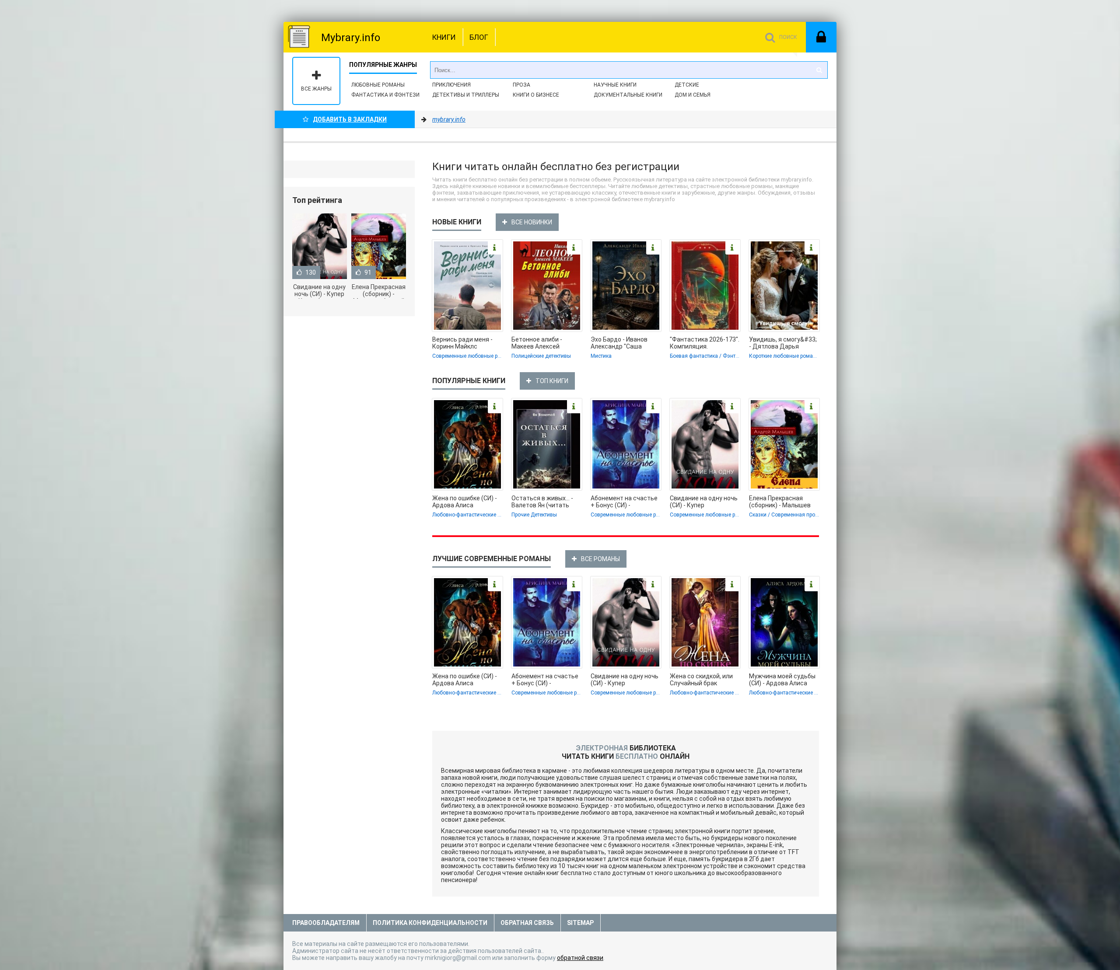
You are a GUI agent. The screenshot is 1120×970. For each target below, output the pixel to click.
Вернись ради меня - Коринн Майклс (462, 343)
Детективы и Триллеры (465, 95)
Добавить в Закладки (350, 119)
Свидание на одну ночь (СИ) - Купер (704, 502)
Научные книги (615, 85)
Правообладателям (326, 922)
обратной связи (580, 957)
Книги (444, 37)
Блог (478, 37)
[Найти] (819, 70)
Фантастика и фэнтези (385, 95)
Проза (521, 85)
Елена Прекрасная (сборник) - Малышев (780, 502)
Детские (687, 85)
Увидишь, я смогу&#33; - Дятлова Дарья (783, 343)
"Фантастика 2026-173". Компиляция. (704, 343)
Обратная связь (527, 922)
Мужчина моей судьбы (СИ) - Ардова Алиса (782, 680)
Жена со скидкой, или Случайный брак (701, 680)
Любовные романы (378, 85)
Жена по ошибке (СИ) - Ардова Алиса (464, 502)
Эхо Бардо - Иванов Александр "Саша (619, 343)
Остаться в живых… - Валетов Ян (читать (542, 502)
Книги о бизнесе (536, 95)
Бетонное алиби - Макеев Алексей (536, 343)
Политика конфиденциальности (430, 922)
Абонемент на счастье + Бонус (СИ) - (624, 502)
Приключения (451, 85)
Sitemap (580, 922)
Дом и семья (692, 95)
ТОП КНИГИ (552, 380)
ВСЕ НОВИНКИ (531, 222)
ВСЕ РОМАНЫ (600, 558)
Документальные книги (628, 95)
